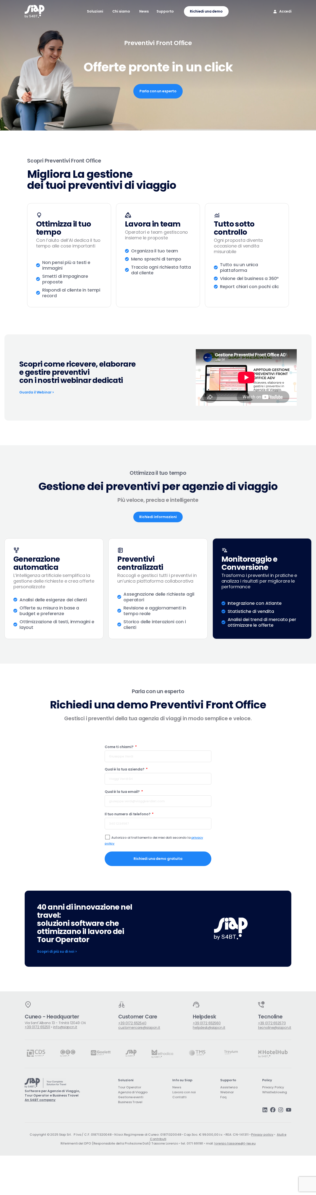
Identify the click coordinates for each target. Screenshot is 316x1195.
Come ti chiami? (119, 747)
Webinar (227, 1092)
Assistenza (228, 1087)
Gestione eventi (130, 1097)
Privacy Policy (273, 1087)
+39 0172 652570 (272, 1023)
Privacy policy (262, 1134)
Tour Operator (129, 1087)
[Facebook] (273, 1110)
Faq (223, 1097)
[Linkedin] (265, 1110)
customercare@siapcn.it (139, 1027)
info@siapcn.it (65, 1027)
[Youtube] (288, 1110)
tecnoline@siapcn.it (274, 1027)
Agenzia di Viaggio (133, 1092)
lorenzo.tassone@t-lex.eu (235, 1143)
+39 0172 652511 (37, 1027)
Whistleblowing (274, 1092)
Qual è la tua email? (122, 791)
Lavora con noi (184, 1092)
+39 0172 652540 (132, 1023)
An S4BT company (40, 1099)
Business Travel (130, 1102)
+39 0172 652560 (207, 1023)
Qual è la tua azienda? (125, 769)
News (176, 1087)
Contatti (179, 1097)
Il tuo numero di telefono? (128, 814)
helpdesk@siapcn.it (209, 1027)
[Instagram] (280, 1110)
